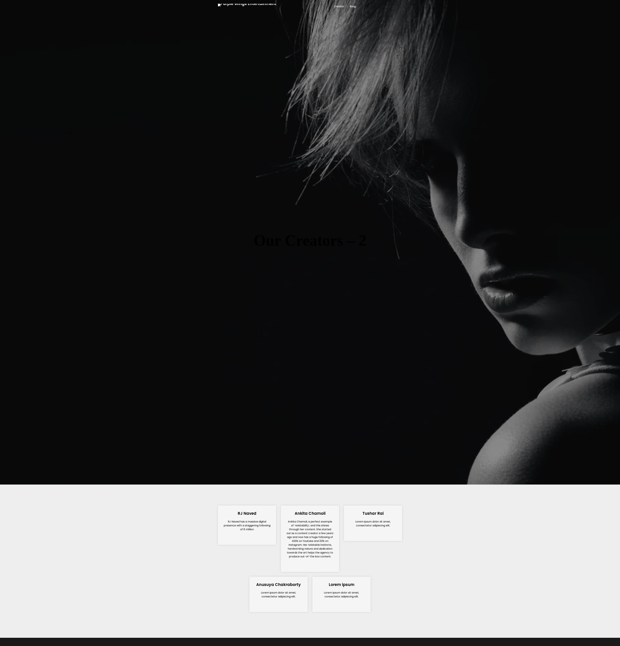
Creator (339, 6)
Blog (353, 6)
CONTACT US (390, 6)
